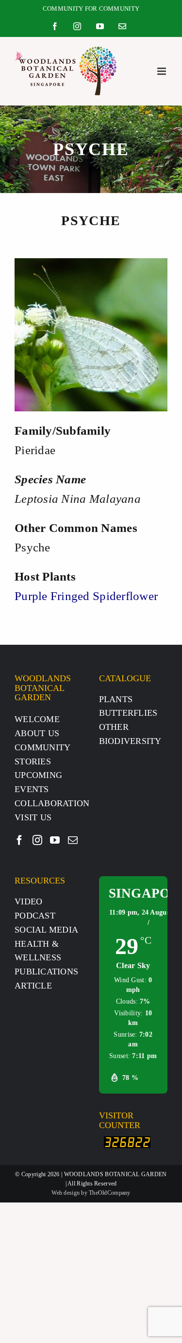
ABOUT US (37, 733)
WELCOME (37, 719)
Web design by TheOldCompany (90, 1192)
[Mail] (73, 840)
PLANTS (116, 699)
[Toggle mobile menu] (162, 71)
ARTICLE (33, 985)
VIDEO (28, 901)
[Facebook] (19, 840)
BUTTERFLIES (128, 713)
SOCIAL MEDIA (46, 930)
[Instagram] (37, 840)
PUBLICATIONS (46, 971)
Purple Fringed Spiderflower (86, 595)
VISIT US (33, 817)
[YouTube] (55, 840)
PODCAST (35, 915)
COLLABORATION (52, 803)
